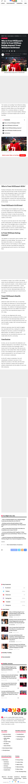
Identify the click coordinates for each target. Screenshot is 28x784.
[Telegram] (14, 605)
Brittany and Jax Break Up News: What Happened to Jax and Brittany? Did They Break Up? (13, 525)
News (11, 616)
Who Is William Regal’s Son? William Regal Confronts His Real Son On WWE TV (16, 613)
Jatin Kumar (7, 53)
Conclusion (7, 133)
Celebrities (4, 38)
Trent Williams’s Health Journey (12, 130)
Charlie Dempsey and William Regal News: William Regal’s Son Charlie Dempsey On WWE (17, 646)
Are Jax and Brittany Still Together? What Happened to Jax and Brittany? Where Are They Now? (13, 534)
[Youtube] (14, 601)
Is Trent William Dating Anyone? (13, 128)
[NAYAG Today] (13, 1)
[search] (22, 1)
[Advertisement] (14, 19)
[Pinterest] (14, 594)
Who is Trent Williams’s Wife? (12, 123)
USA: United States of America (14, 544)
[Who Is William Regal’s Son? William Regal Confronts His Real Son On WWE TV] (4, 613)
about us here (10, 724)
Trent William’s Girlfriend (11, 125)
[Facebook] (14, 587)
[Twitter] (14, 591)
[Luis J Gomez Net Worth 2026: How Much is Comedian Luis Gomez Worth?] (4, 629)
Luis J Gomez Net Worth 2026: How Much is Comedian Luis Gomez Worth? (17, 629)
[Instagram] (14, 598)
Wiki (11, 632)
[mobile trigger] (2, 1)
